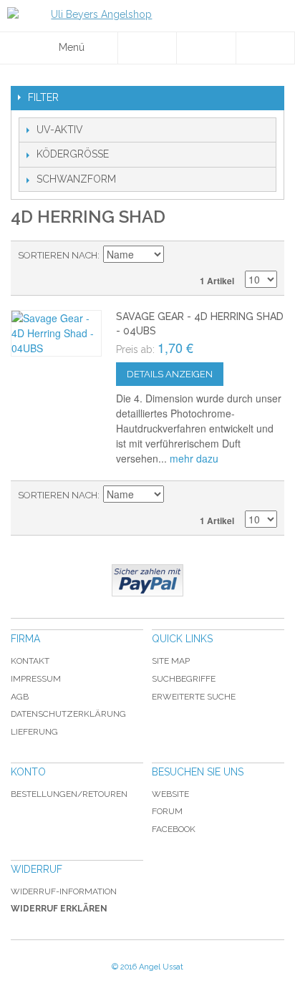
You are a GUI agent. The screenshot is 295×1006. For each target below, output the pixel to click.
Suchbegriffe (184, 679)
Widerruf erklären (59, 909)
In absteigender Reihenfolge (177, 255)
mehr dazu (194, 458)
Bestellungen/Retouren (69, 794)
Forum (167, 811)
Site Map (171, 661)
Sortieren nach (57, 255)
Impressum (36, 679)
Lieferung (34, 732)
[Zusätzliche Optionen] (147, 580)
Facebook (173, 829)
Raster (263, 255)
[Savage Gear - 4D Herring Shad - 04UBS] (56, 333)
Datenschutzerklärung (68, 714)
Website (170, 794)
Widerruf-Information (64, 891)
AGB (20, 697)
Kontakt (30, 661)
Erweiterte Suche (194, 697)
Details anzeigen (170, 374)
